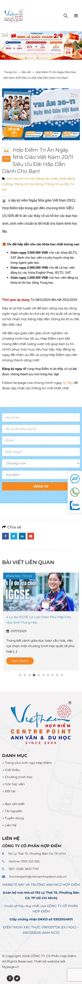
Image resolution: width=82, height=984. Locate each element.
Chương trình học (18, 777)
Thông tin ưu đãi (57, 184)
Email (30, 536)
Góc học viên (15, 784)
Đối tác (10, 791)
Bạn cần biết (15, 804)
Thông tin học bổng (28, 184)
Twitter (14, 536)
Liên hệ (10, 825)
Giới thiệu (12, 770)
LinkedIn (22, 536)
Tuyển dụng (14, 818)
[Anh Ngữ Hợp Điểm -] (13, 15)
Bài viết (26, 72)
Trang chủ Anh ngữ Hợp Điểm (28, 763)
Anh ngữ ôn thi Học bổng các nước (32, 178)
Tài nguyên (13, 811)
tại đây (67, 383)
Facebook (5, 536)
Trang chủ (10, 72)
